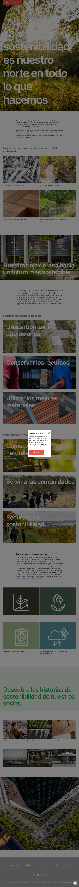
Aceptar (36, 452)
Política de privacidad (40, 446)
